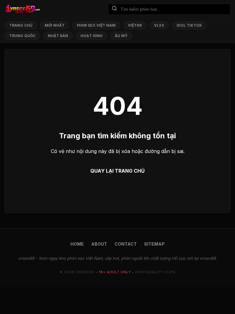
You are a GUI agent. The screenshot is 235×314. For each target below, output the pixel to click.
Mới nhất (55, 25)
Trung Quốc (22, 35)
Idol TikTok (189, 25)
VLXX (159, 25)
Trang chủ (20, 25)
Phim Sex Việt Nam (96, 25)
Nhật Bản (58, 35)
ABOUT (99, 244)
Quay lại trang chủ (117, 171)
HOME (77, 244)
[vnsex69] (22, 9)
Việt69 (135, 25)
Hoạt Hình (91, 35)
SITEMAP (154, 244)
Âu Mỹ (121, 35)
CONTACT (125, 244)
